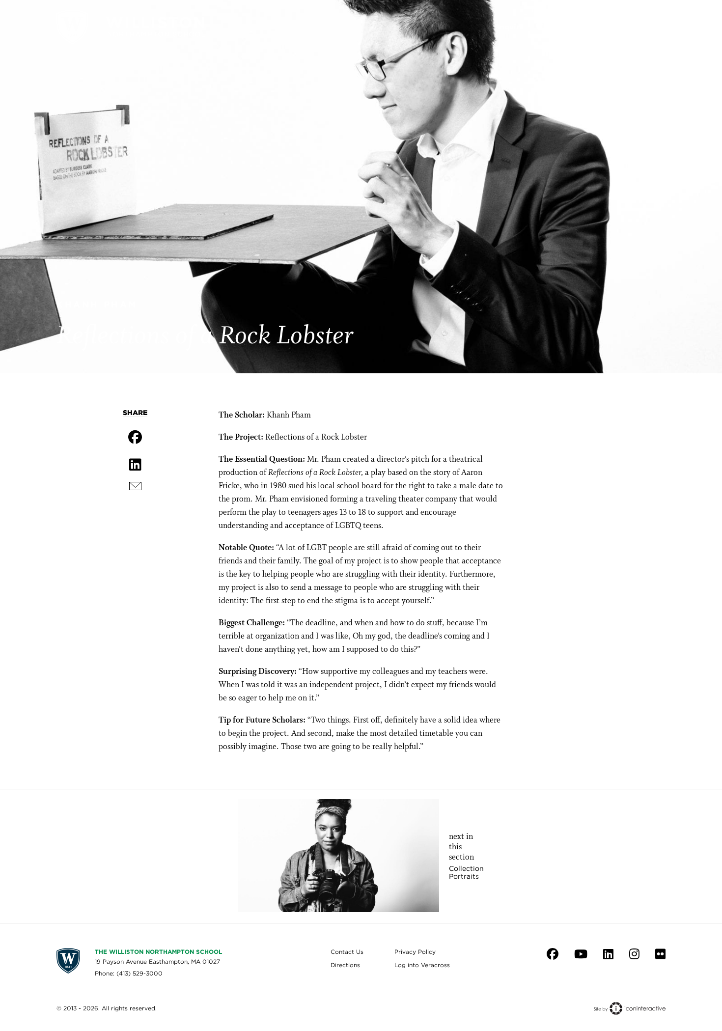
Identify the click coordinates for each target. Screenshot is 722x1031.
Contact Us (347, 951)
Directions (345, 965)
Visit (544, 27)
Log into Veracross (422, 965)
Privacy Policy (415, 951)
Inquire (511, 27)
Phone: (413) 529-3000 (129, 973)
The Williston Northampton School (158, 951)
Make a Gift (586, 27)
